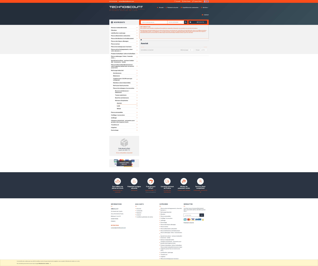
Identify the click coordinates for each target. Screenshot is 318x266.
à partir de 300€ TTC (150, 190)
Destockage (114, 130)
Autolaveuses (117, 73)
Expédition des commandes (190, 7)
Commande (139, 210)
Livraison (138, 215)
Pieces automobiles (117, 112)
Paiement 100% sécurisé (124, 163)
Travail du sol (115, 124)
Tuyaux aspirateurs (121, 95)
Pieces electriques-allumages (120, 41)
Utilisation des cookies (43, 263)
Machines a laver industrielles (122, 82)
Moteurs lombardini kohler (119, 27)
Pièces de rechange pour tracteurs (121, 46)
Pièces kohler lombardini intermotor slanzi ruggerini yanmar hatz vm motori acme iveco (122, 66)
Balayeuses (116, 76)
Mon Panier (187, 1)
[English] (207, 1)
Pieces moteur (115, 44)
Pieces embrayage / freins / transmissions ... (122, 57)
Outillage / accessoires (118, 115)
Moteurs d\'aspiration (121, 100)
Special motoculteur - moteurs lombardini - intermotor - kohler (122, 61)
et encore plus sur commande (117, 190)
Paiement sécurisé (172, 7)
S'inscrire (138, 208)
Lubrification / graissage (118, 33)
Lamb (118, 106)
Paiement (138, 212)
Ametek (119, 103)
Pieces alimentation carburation (120, 35)
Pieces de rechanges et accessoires (123, 88)
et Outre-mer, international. (167, 190)
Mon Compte (139, 204)
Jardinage (114, 117)
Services (205, 7)
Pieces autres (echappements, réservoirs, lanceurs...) (122, 50)
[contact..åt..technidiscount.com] (118, 227)
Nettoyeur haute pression (121, 85)
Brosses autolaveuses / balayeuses (122, 91)
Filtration (114, 30)
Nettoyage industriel (117, 70)
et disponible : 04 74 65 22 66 (200, 190)
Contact (206, 14)
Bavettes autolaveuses (122, 98)
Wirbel (119, 108)
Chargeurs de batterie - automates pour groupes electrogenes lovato (123, 121)
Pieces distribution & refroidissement (122, 38)
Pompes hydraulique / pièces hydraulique (123, 53)
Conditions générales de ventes (144, 217)
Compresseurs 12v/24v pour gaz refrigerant (122, 79)
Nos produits (119, 22)
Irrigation (114, 127)
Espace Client (198, 1)
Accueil (178, 1)
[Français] (205, 1)
